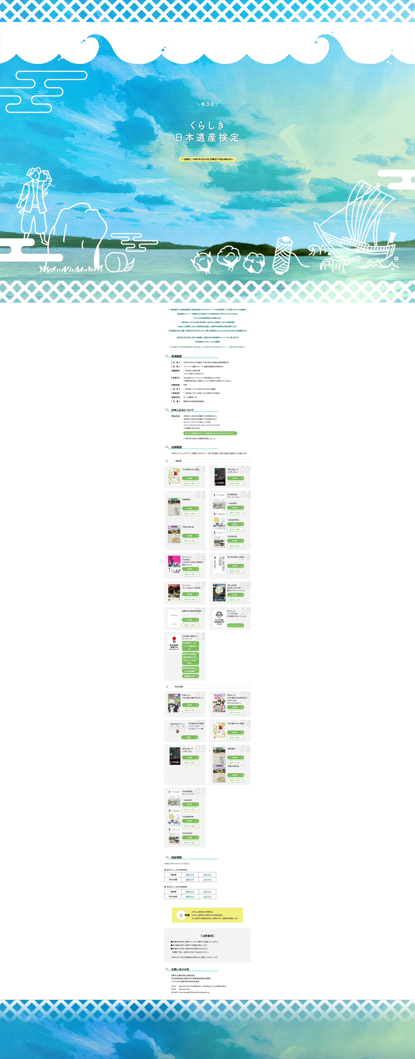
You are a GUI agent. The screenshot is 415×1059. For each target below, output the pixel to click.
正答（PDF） (207, 874)
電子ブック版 (189, 483)
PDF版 (189, 478)
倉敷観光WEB (189, 676)
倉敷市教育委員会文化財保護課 (189, 669)
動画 (188, 737)
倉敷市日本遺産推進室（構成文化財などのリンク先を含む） (189, 658)
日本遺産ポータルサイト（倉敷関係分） (189, 646)
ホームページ (235, 625)
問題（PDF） (190, 874)
